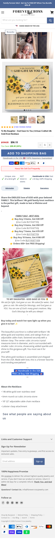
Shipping (27, 188)
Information (10, 188)
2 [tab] (26, 110)
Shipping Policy (36, 515)
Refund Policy (23, 515)
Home (32, 518)
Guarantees (44, 188)
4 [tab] (31, 110)
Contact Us (5, 518)
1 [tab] (24, 110)
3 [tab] (29, 110)
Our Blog (15, 518)
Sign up (39, 461)
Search (24, 518)
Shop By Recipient (8, 515)
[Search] (50, 20)
